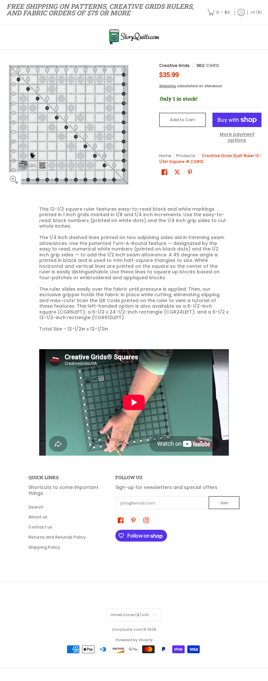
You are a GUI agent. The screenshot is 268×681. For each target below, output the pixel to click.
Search (35, 507)
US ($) (256, 12)
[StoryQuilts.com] (134, 37)
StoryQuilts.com (127, 629)
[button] (164, 172)
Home (165, 155)
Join (224, 503)
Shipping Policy (44, 547)
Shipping (167, 86)
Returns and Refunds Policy (57, 537)
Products (185, 155)
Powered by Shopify (134, 640)
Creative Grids (174, 65)
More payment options (237, 137)
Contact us (40, 527)
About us (37, 517)
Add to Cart (182, 119)
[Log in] (241, 12)
